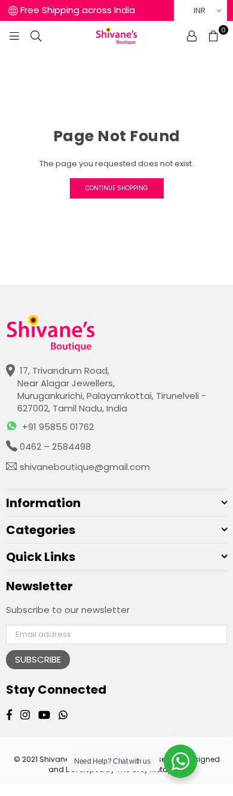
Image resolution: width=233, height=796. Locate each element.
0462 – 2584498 (54, 446)
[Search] (36, 36)
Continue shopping (116, 188)
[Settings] (192, 36)
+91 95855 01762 (58, 426)
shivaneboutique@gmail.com (83, 466)
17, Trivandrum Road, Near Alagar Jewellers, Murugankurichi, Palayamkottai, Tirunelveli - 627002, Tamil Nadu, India (111, 389)
